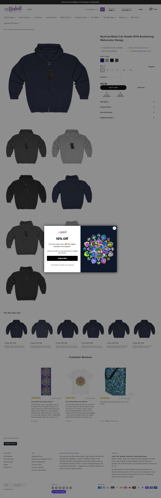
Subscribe (62, 258)
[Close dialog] (114, 228)
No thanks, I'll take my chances (62, 265)
